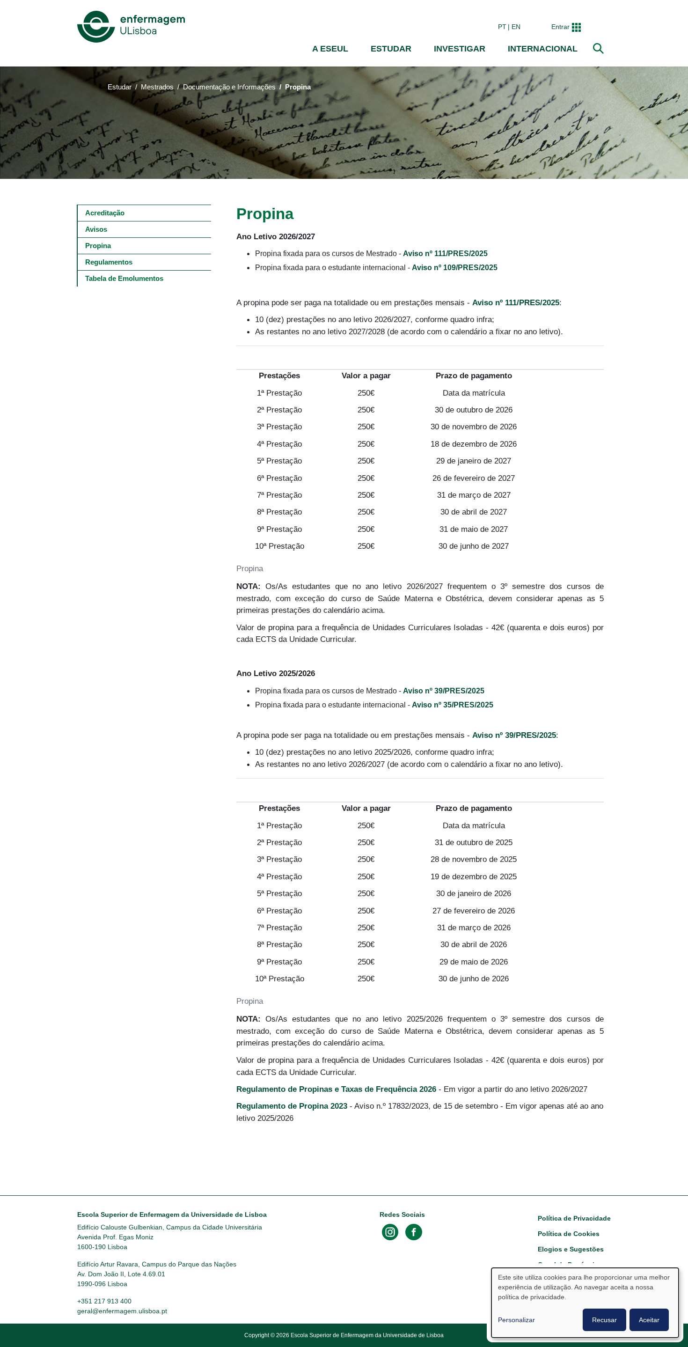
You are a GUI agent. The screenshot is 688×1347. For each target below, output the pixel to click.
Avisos (96, 229)
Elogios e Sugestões (571, 1249)
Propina (98, 246)
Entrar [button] (560, 26)
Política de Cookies (569, 1233)
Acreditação (104, 213)
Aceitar (649, 1320)
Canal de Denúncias (570, 1264)
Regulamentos (108, 262)
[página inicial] (133, 26)
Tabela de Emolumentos (124, 278)
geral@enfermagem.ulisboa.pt (122, 1311)
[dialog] (585, 1303)
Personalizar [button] (516, 1320)
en (516, 26)
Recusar (604, 1320)
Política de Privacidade (574, 1218)
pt (502, 26)
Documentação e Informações (229, 87)
